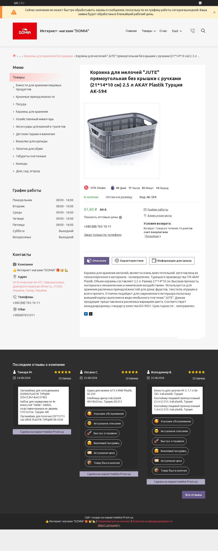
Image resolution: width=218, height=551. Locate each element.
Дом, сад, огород (28, 171)
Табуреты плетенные (31, 156)
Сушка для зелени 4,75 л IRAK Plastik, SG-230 (109, 392)
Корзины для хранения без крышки (48, 56)
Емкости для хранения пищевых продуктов (38, 87)
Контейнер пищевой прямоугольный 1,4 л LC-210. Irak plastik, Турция (177, 408)
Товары (147, 31)
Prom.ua (128, 517)
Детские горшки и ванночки (35, 134)
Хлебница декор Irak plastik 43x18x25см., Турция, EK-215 (104, 400)
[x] (90, 314)
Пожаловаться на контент (114, 521)
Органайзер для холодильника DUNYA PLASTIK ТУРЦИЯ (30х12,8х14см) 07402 (39, 394)
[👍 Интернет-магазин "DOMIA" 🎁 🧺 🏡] (25, 31)
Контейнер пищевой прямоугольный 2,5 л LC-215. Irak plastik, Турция (177, 400)
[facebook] (86, 314)
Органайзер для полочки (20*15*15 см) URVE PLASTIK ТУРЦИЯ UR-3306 (42, 418)
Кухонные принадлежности (35, 96)
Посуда (21, 104)
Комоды (21, 163)
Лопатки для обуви (29, 148)
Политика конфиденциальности (152, 521)
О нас (163, 31)
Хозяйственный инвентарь (35, 119)
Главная (131, 31)
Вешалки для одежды (31, 141)
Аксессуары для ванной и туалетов (41, 126)
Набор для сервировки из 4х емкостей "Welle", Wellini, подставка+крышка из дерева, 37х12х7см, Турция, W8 (39, 406)
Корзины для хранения (32, 111)
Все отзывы (193, 494)
